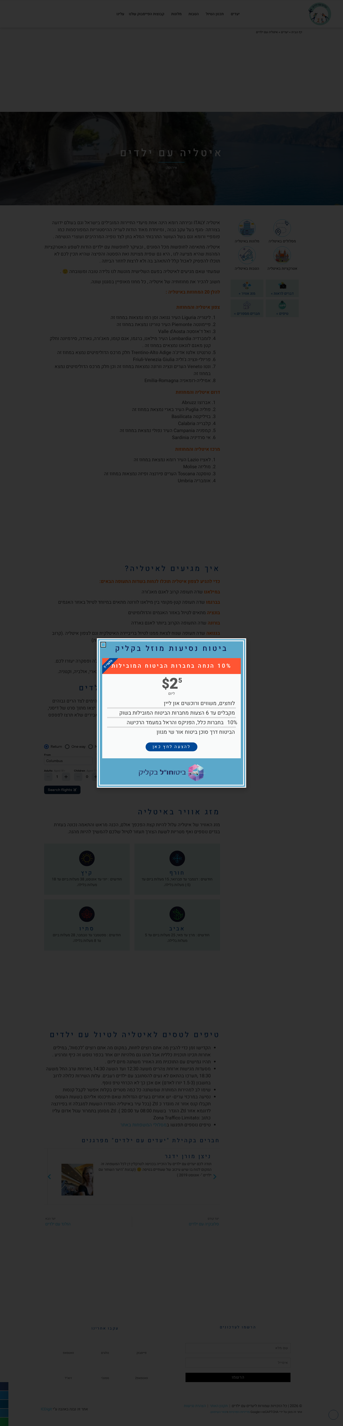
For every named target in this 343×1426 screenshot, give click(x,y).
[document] (171, 713)
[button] (103, 644)
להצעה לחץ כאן (172, 747)
